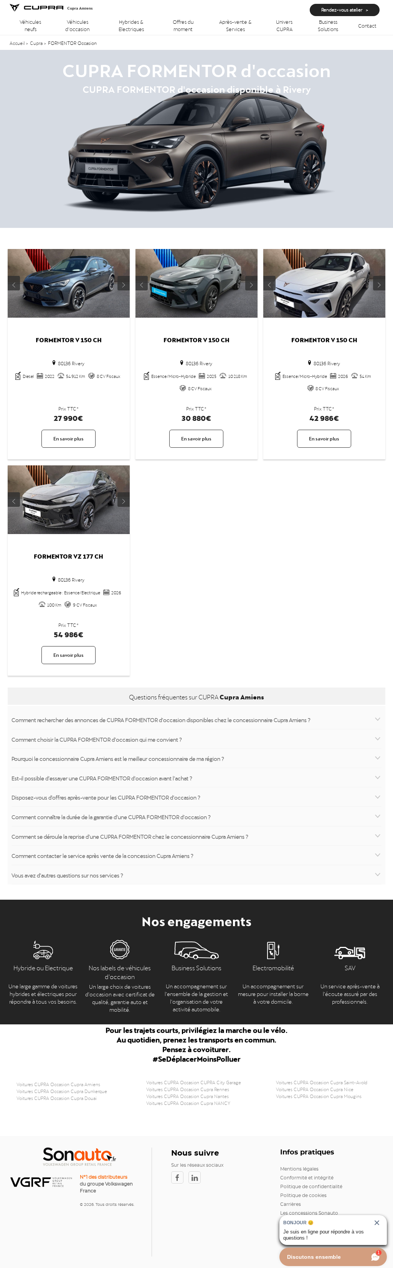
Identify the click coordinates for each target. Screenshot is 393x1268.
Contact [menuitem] (367, 25)
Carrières (290, 1204)
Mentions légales (299, 1169)
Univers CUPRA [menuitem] (284, 25)
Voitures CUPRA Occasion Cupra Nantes (187, 1095)
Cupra (36, 42)
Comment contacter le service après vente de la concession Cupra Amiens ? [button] (102, 855)
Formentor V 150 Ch (69, 339)
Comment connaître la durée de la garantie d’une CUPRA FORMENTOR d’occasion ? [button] (111, 816)
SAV (350, 967)
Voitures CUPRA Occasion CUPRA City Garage (193, 1081)
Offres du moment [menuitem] (183, 25)
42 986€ (324, 417)
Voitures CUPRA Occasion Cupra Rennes (187, 1088)
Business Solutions (196, 967)
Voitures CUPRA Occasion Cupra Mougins (319, 1095)
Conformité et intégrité (307, 1178)
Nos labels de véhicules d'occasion (120, 971)
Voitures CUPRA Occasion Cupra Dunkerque (62, 1090)
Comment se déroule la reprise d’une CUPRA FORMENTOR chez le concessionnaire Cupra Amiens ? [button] (130, 836)
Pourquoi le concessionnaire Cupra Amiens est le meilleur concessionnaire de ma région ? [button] (118, 758)
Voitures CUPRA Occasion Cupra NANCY (188, 1102)
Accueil (18, 42)
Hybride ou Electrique (43, 967)
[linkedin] (196, 1177)
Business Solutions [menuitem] (328, 25)
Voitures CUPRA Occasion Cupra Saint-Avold (321, 1081)
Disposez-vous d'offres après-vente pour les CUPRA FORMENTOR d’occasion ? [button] (106, 797)
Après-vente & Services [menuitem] (235, 25)
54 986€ (69, 633)
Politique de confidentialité (311, 1186)
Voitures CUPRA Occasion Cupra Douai (57, 1097)
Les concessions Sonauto (309, 1213)
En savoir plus (68, 438)
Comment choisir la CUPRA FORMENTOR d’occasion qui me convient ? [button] (97, 739)
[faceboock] (179, 1177)
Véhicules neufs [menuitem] (30, 25)
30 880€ (196, 417)
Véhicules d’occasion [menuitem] (77, 25)
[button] (14, 283)
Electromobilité (273, 967)
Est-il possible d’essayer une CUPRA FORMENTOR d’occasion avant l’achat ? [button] (102, 778)
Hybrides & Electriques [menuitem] (131, 25)
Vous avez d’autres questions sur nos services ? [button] (67, 875)
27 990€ (68, 417)
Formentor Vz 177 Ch (68, 555)
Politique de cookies (303, 1195)
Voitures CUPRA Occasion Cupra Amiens (58, 1083)
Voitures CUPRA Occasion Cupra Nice (314, 1088)
